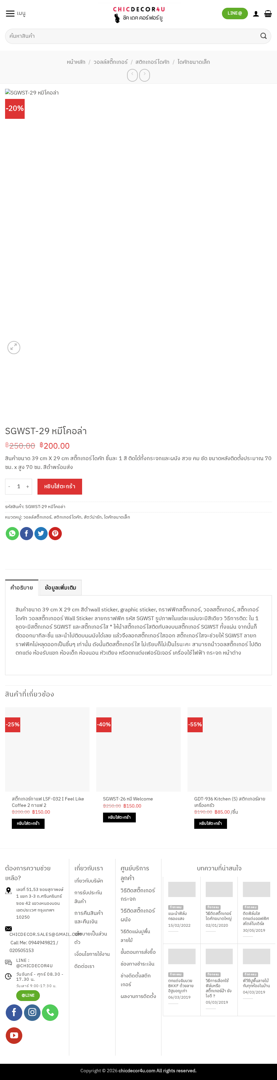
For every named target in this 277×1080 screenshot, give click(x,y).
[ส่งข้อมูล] (264, 36)
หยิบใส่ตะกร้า (60, 486)
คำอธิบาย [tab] (21, 587)
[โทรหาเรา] (50, 1012)
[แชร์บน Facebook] (26, 533)
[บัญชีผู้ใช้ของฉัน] (256, 13)
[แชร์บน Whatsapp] (12, 533)
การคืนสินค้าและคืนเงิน (88, 918)
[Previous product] (144, 75)
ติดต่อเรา (84, 966)
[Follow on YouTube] (14, 1035)
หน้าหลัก (76, 62)
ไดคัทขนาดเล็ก (194, 62)
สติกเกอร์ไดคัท (152, 62)
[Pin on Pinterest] (55, 533)
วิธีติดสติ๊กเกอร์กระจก (138, 895)
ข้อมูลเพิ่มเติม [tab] (60, 587)
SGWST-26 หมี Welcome (128, 799)
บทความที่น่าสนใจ (219, 869)
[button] (15, 13)
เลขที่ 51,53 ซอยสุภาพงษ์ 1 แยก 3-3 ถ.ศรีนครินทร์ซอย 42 (39, 896)
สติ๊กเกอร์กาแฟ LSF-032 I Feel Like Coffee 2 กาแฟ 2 (48, 802)
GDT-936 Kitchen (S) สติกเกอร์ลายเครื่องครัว (229, 802)
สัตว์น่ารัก (93, 517)
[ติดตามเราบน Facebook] (14, 1012)
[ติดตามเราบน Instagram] (32, 1012)
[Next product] (132, 75)
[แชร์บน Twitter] (41, 533)
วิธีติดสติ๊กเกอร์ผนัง (138, 915)
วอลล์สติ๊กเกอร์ (111, 62)
